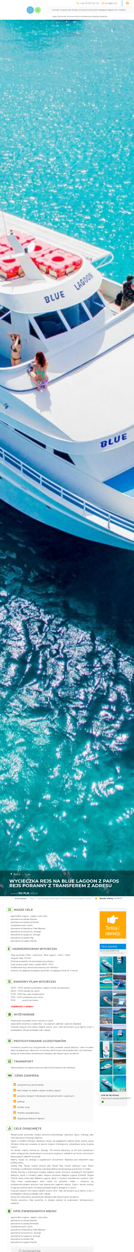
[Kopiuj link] (103, 1102)
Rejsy (54, 16)
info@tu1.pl (111, 3)
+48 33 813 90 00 (89, 3)
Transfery (122, 10)
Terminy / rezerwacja (112, 930)
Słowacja (82, 10)
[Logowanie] (127, 3)
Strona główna (21, 898)
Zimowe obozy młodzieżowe (79, 16)
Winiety (75, 10)
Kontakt (55, 10)
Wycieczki (62, 16)
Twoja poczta (65, 10)
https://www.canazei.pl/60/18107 (116, 1098)
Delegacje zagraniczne (108, 10)
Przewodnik (92, 10)
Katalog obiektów (99, 16)
